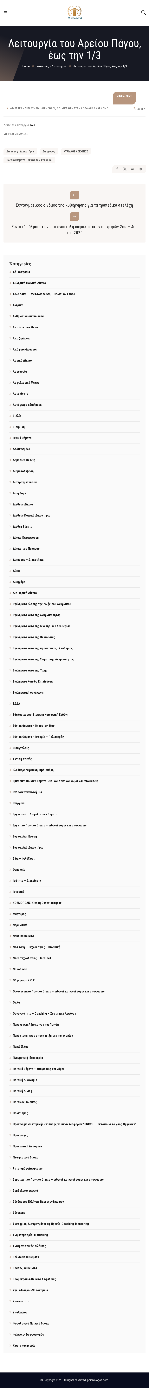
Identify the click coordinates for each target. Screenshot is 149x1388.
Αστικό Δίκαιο (22, 360)
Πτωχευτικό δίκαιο (25, 1157)
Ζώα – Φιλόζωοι (24, 858)
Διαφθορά (19, 493)
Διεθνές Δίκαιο (23, 504)
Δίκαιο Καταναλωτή (26, 537)
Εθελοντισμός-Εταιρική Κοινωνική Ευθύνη (40, 715)
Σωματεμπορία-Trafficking (30, 1235)
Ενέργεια (18, 803)
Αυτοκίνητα (20, 394)
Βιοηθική (19, 427)
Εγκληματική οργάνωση (28, 692)
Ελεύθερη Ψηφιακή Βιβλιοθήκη (33, 770)
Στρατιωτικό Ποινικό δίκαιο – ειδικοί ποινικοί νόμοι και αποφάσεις (58, 1179)
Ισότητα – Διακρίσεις (27, 881)
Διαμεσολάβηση (23, 471)
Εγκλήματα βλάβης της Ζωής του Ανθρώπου (42, 604)
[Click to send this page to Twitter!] (124, 169)
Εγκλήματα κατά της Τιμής (30, 670)
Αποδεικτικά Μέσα (25, 327)
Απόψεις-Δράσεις (25, 349)
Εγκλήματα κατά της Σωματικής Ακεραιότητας (43, 659)
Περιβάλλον (20, 1047)
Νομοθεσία (20, 969)
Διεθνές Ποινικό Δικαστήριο (31, 515)
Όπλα (16, 1002)
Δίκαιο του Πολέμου (26, 549)
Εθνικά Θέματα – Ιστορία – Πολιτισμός (38, 737)
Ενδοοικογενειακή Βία (27, 792)
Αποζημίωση (21, 338)
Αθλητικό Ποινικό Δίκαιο (29, 283)
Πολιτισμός (20, 1113)
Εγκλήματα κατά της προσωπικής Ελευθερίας (43, 648)
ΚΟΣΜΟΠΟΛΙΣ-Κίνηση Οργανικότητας (37, 903)
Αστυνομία (20, 371)
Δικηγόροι (48, 108)
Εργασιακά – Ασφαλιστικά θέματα (35, 814)
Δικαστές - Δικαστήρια (25, 108)
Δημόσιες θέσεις (24, 460)
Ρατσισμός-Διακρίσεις (27, 1168)
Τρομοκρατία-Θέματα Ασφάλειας (34, 1279)
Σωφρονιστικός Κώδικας (29, 1246)
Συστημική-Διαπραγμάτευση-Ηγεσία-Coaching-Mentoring (51, 1224)
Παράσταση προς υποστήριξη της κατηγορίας (43, 1036)
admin (141, 109)
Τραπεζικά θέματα (25, 1268)
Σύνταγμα (19, 1213)
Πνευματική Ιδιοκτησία (28, 1058)
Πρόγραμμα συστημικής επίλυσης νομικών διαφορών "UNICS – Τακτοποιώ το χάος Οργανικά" (74, 1124)
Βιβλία (17, 416)
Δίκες (16, 571)
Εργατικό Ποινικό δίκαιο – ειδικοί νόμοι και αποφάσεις (50, 825)
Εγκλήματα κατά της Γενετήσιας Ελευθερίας (41, 626)
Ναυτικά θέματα (23, 936)
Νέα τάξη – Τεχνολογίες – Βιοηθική (36, 947)
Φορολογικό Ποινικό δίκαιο (31, 1323)
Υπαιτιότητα (21, 1301)
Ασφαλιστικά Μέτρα (26, 382)
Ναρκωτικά (20, 925)
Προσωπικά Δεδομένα (27, 1146)
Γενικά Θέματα (22, 438)
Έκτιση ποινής (22, 759)
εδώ (32, 125)
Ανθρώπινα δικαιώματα (28, 316)
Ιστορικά (18, 892)
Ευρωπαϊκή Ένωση (25, 836)
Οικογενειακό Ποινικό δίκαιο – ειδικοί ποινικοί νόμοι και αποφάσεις (59, 991)
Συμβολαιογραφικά (25, 1190)
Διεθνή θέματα (22, 526)
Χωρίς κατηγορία (24, 1345)
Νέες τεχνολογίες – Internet (32, 958)
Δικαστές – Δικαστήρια (28, 560)
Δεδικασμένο (21, 449)
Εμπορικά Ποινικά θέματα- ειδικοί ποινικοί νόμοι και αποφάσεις (55, 781)
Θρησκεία (19, 869)
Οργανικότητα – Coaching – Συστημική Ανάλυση (44, 1013)
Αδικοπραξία (21, 272)
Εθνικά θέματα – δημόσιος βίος (34, 726)
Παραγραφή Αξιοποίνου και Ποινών (36, 1024)
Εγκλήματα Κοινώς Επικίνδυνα (33, 681)
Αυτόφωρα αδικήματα (27, 405)
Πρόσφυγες (20, 1135)
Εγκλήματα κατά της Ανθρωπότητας (36, 615)
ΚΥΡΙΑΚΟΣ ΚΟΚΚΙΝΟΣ (76, 151)
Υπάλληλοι (20, 1312)
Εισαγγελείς (21, 748)
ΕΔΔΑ (16, 703)
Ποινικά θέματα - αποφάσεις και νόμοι (83, 108)
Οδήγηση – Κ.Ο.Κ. (24, 980)
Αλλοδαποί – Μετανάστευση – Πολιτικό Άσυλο (44, 294)
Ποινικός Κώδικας (25, 1102)
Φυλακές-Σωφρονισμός (28, 1334)
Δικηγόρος (48, 151)
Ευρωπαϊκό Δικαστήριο (28, 847)
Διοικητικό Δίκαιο (25, 593)
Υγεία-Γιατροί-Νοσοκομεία (30, 1290)
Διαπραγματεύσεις (25, 482)
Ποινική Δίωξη (22, 1091)
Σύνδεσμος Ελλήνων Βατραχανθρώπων (38, 1202)
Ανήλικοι (18, 305)
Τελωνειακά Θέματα (26, 1257)
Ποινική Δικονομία (25, 1080)
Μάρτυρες (19, 914)
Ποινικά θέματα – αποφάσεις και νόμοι (38, 1069)
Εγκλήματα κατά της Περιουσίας (34, 637)
